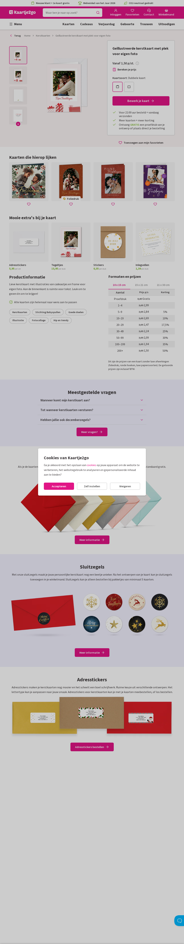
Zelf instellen (92, 486)
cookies (91, 465)
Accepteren (59, 486)
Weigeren (125, 486)
